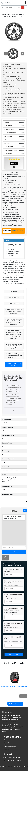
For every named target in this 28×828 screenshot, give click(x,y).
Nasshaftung (14, 612)
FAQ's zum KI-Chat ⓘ (5, 557)
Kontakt (6, 744)
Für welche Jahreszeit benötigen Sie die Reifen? (13, 624)
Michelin (6, 598)
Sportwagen (7, 585)
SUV (17, 585)
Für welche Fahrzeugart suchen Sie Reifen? (13, 582)
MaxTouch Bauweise (8, 643)
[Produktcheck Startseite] (8, 3)
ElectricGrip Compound (17, 641)
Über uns (6, 742)
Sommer (6, 627)
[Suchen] (22, 7)
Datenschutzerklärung (10, 747)
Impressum (7, 749)
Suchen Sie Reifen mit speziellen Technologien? (13, 638)
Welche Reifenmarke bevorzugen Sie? (13, 595)
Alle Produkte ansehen (15, 704)
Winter (9, 627)
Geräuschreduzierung (8, 614)
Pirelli (9, 598)
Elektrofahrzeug (13, 585)
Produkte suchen (13, 654)
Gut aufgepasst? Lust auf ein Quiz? (14, 364)
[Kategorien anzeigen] (25, 2)
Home (5, 740)
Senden (14, 552)
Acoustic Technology (9, 641)
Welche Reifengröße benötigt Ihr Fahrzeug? (13, 570)
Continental (13, 598)
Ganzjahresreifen (14, 627)
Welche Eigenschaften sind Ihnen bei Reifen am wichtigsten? (13, 609)
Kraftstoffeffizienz (8, 612)
